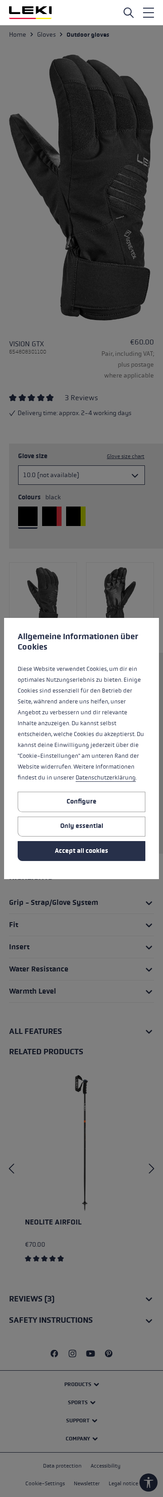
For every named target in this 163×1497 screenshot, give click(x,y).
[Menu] (148, 12)
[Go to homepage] (30, 12)
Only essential (81, 826)
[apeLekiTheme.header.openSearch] (128, 12)
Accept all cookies (81, 851)
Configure (81, 801)
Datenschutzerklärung (106, 777)
